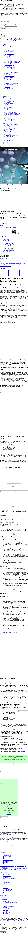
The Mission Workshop (8, 242)
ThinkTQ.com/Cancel (9, 19)
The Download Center (10, 77)
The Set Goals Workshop (8, 244)
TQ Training (4, 885)
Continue (2, 35)
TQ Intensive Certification (11, 68)
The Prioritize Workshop (8, 247)
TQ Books (7, 66)
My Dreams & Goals (9, 54)
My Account (17, 38)
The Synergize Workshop (8, 248)
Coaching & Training (10, 76)
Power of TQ (8, 63)
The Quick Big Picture (10, 79)
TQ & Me (7, 56)
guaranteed (9, 698)
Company (2, 25)
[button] (4, 45)
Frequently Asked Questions (11, 83)
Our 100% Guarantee (7, 914)
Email (1, 22)
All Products (5, 905)
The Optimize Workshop (8, 250)
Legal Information (9, 88)
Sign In (11, 38)
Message (2, 34)
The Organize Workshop (8, 249)
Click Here (20, 929)
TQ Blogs (2, 897)
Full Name (2, 21)
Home (1, 184)
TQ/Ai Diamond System (10, 60)
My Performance (9, 51)
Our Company (8, 85)
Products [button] (4, 58)
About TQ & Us (3, 872)
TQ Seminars (5, 913)
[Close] (0, 94)
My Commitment (9, 55)
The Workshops (6, 239)
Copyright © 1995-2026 (5, 918)
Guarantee (5, 586)
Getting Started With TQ (10, 47)
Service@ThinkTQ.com (8, 920)
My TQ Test (5, 857)
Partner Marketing (9, 84)
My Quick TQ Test (9, 49)
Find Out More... (3, 268)
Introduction (8, 74)
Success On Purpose (9, 65)
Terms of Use (17, 920)
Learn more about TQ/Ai (5, 841)
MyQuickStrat (3, 895)
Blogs (4, 89)
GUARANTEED (21, 529)
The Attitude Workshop (8, 243)
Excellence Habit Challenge (9, 906)
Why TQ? (5, 44)
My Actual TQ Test (9, 50)
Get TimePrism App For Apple (12, 62)
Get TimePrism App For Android (12, 61)
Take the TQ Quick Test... (8, 834)
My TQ (3, 852)
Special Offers (6, 901)
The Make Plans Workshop (9, 245)
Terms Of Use (6, 883)
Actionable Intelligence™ (14, 233)
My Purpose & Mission (10, 52)
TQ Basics (7, 80)
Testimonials (8, 69)
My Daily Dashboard (10, 46)
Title (1, 27)
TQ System (15, 227)
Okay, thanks (3, 932)
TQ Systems (5, 910)
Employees (2, 28)
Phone (1, 24)
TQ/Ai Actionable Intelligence (11, 72)
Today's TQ (8, 73)
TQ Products (6, 184)
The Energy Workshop (8, 240)
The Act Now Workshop (8, 251)
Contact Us (7, 87)
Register (22, 38)
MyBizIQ (2, 892)
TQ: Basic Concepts (7, 876)
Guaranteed (16, 749)
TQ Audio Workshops (10, 67)
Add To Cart (2, 225)
